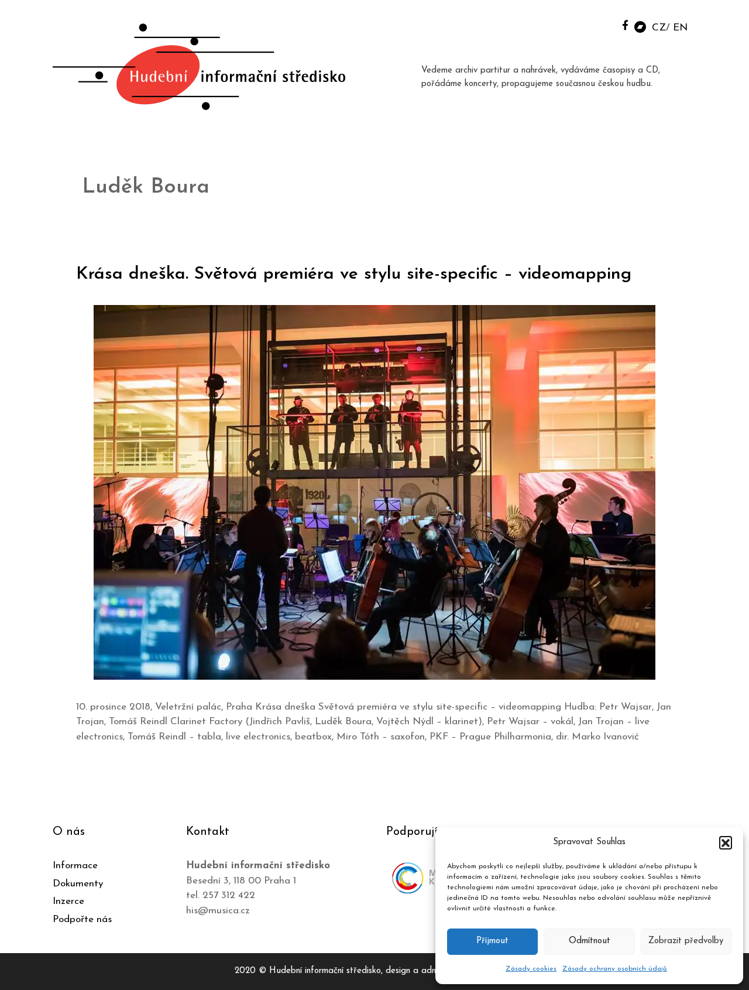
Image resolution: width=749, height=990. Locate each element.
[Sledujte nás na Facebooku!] (625, 25)
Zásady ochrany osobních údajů (614, 968)
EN (680, 28)
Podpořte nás (82, 919)
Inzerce (68, 901)
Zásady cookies (531, 968)
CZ (659, 28)
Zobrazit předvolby (685, 941)
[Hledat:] (599, 24)
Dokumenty (78, 884)
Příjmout (492, 941)
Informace (75, 866)
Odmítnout (589, 941)
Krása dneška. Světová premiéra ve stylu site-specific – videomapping (353, 274)
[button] (725, 842)
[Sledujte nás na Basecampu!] (640, 26)
